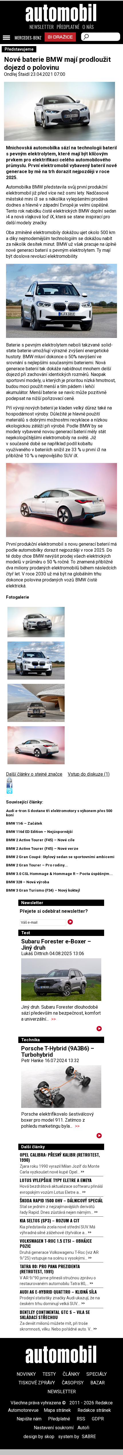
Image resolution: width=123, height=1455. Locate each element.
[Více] (99, 1029)
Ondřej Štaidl (16, 74)
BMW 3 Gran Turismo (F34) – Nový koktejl (43, 890)
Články (71, 1374)
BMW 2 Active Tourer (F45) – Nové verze (42, 848)
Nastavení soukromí (54, 1427)
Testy (49, 1374)
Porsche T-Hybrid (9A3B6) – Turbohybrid (57, 1051)
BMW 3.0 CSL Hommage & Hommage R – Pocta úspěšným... (59, 874)
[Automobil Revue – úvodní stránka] (61, 45)
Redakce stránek (94, 1410)
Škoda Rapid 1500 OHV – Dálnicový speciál (61, 1200)
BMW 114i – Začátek (24, 823)
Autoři (83, 1427)
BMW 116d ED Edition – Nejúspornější (39, 832)
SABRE (89, 1436)
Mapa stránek (57, 1410)
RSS (81, 1419)
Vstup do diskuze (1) (89, 774)
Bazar (97, 1382)
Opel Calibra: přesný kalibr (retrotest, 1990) (60, 1157)
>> (53, 1019)
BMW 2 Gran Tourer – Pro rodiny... (37, 865)
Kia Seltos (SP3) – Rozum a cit (50, 1220)
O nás (88, 27)
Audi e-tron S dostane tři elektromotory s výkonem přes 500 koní (59, 813)
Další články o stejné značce (34, 774)
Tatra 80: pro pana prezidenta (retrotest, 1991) (50, 1268)
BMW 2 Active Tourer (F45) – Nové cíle (40, 840)
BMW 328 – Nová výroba (27, 882)
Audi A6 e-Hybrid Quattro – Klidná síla (58, 1291)
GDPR (98, 1419)
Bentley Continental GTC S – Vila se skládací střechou (55, 1314)
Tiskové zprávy (37, 1382)
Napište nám (29, 1419)
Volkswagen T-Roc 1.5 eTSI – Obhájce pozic (56, 1243)
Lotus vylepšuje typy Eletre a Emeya (56, 1180)
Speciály (96, 1374)
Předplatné (68, 27)
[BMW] (61, 301)
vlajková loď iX (39, 216)
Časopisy (73, 1382)
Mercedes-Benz (28, 38)
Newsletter (41, 27)
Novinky (26, 1374)
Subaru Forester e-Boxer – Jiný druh (56, 944)
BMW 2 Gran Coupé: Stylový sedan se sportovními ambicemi (60, 857)
